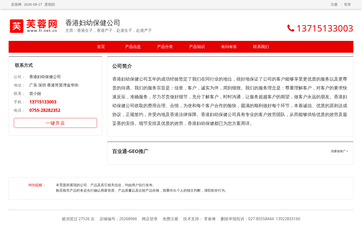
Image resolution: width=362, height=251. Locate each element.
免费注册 (170, 218)
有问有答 (229, 46)
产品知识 (197, 46)
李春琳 (210, 218)
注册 (334, 4)
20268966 (128, 218)
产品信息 (133, 46)
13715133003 (42, 102)
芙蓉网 (16, 4)
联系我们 (261, 46)
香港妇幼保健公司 (92, 22)
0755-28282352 (44, 110)
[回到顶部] (356, 244)
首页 (101, 46)
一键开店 (55, 123)
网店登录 (150, 218)
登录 (347, 4)
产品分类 (165, 46)
